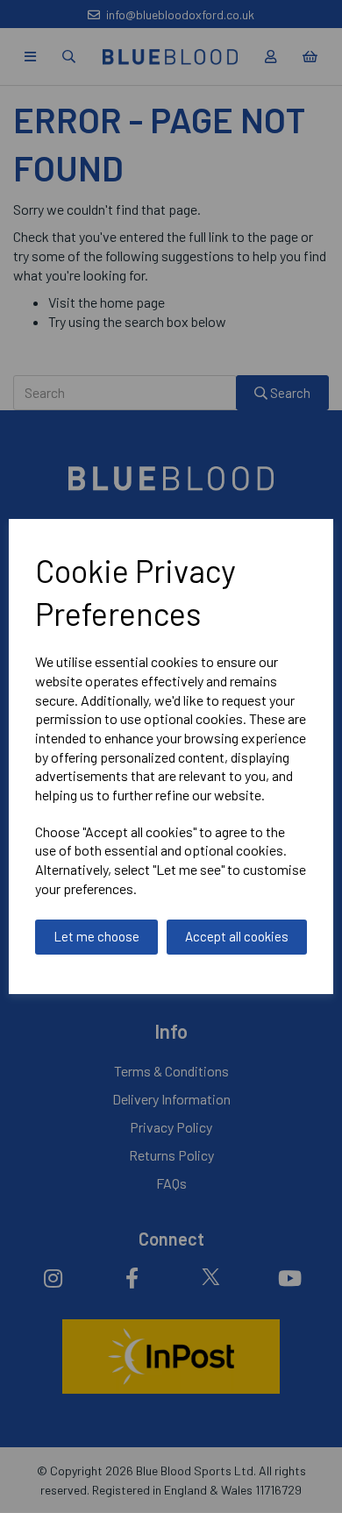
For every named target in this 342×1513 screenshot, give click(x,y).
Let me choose (96, 936)
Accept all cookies (237, 936)
